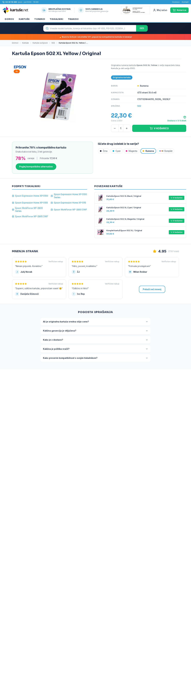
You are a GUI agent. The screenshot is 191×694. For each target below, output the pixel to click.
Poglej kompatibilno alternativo (36, 166)
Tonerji (39, 19)
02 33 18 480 (11, 2)
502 (53, 43)
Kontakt (185, 2)
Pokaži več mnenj (152, 289)
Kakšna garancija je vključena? (59, 330)
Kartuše (24, 19)
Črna (105, 151)
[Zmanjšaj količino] (114, 128)
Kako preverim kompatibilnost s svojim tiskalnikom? (70, 358)
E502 (132, 68)
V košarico (177, 198)
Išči (142, 28)
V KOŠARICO (161, 128)
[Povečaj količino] (126, 128)
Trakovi (73, 19)
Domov (9, 19)
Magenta (133, 151)
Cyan (118, 151)
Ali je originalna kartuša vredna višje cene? (66, 321)
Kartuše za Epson (40, 43)
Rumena (149, 151)
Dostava (176, 2)
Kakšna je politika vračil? (56, 349)
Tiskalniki (56, 19)
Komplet (168, 151)
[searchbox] (89, 28)
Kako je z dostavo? (53, 340)
